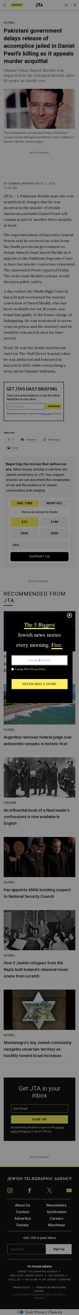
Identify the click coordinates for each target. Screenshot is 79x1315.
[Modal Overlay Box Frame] (39, 657)
